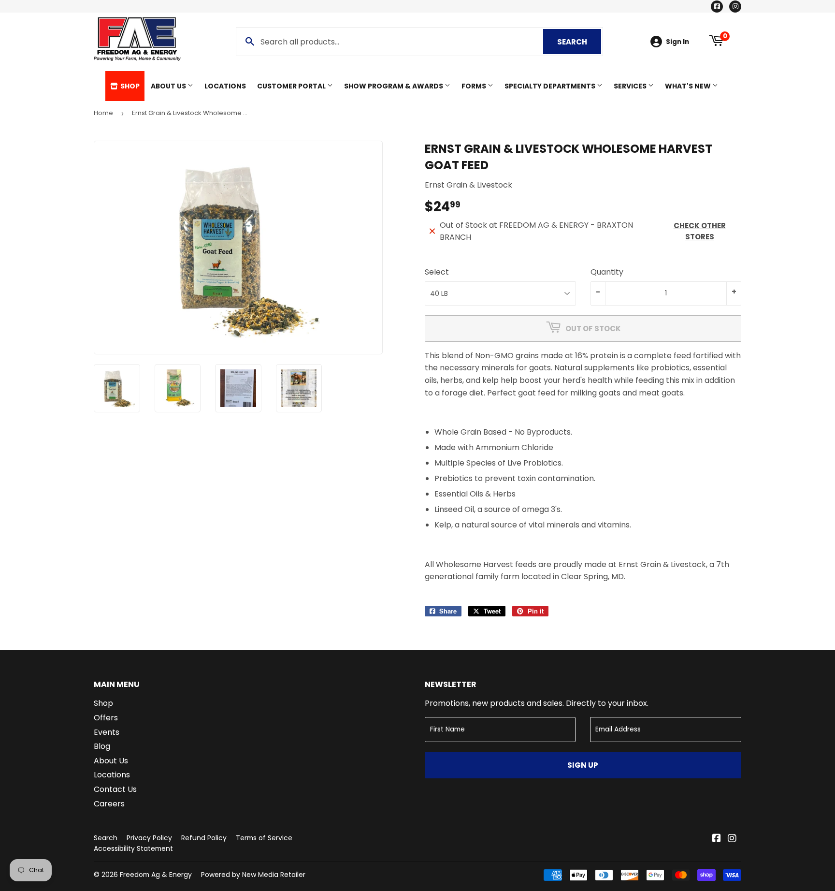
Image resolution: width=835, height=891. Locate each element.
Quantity (606, 272)
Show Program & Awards (394, 86)
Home (103, 112)
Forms (474, 86)
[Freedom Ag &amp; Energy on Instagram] (732, 839)
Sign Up (582, 765)
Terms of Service (264, 838)
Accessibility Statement (133, 848)
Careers (109, 803)
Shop (129, 86)
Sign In (677, 41)
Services (631, 86)
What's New (688, 86)
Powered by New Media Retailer (253, 874)
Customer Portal (292, 86)
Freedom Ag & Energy (156, 874)
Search (579, 42)
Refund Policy (204, 838)
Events (106, 732)
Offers (106, 717)
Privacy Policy (149, 838)
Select (437, 272)
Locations (225, 86)
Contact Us (115, 789)
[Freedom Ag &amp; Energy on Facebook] (716, 839)
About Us (169, 86)
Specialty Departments (550, 86)
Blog (102, 746)
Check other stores (700, 231)
